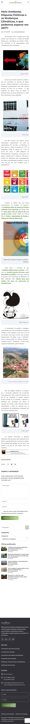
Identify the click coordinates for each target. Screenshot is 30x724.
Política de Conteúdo (21, 714)
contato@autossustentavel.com (13, 683)
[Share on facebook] (8, 464)
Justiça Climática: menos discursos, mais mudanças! (18, 562)
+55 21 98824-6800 (9, 677)
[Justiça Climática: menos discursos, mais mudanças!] (4, 563)
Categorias (4, 536)
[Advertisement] (15, 598)
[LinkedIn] (6, 639)
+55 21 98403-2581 (8, 679)
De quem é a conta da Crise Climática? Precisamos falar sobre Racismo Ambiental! (17, 576)
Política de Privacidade (7, 714)
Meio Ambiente (6, 459)
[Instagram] (2, 639)
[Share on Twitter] (11, 464)
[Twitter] (13, 639)
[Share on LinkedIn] (15, 464)
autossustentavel (19, 32)
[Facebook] (9, 639)
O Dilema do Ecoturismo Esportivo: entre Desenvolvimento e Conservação (17, 548)
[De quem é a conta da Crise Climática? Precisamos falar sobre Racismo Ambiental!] (4, 577)
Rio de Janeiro (7, 674)
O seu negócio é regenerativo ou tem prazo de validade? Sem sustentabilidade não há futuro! (18, 569)
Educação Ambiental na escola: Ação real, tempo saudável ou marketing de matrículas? (18, 555)
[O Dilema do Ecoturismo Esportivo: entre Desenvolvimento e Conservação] (4, 549)
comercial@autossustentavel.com (14, 685)
